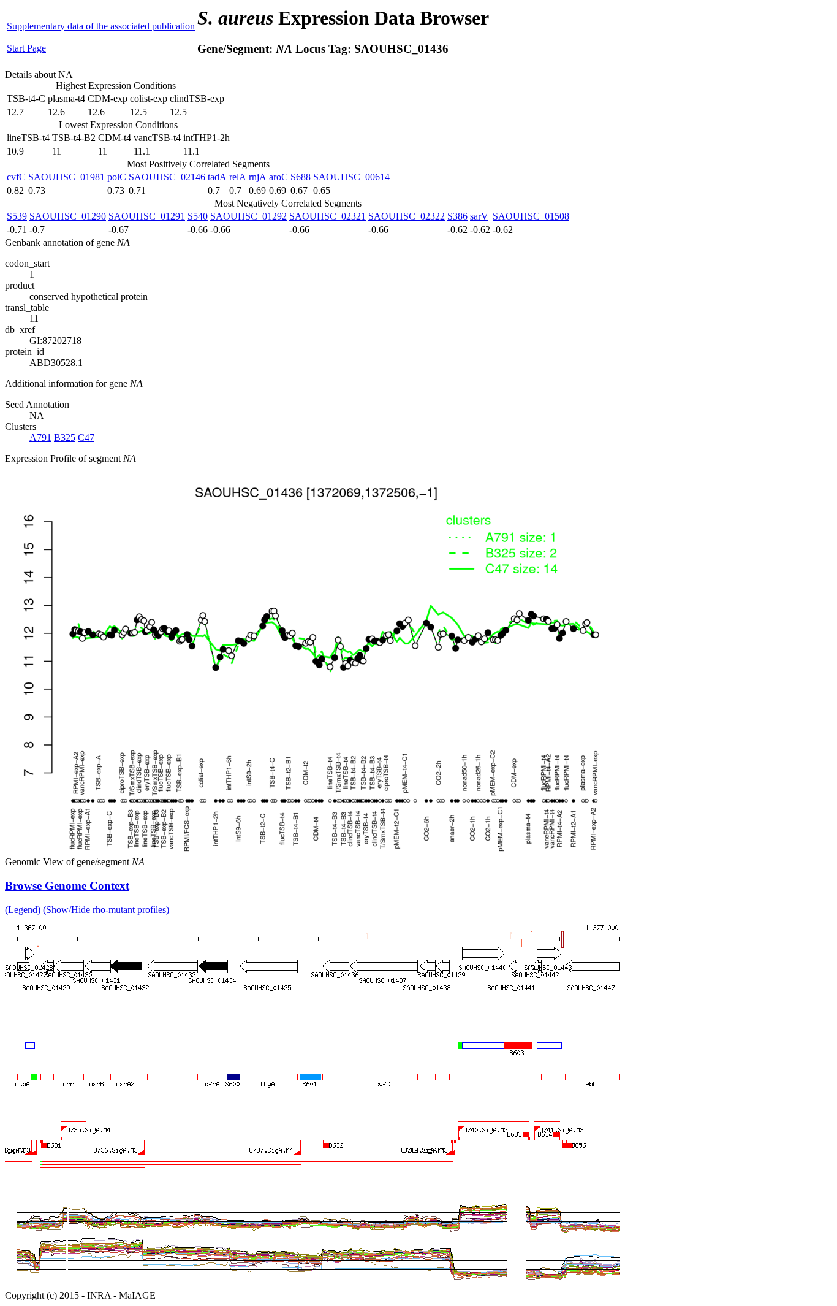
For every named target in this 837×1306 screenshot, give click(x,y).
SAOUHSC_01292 (248, 216)
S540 (197, 216)
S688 (300, 177)
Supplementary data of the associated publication (101, 26)
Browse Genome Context (67, 885)
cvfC (16, 177)
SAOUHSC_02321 (327, 216)
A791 (40, 437)
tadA (217, 177)
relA (237, 177)
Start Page (26, 48)
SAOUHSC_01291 (146, 216)
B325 (64, 437)
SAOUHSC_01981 (66, 177)
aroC (278, 177)
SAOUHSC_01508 (531, 216)
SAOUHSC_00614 (351, 177)
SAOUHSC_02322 (406, 216)
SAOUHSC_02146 (167, 177)
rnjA (258, 177)
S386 (457, 216)
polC (116, 177)
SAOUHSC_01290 (67, 216)
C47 (86, 437)
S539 (17, 216)
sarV (479, 216)
